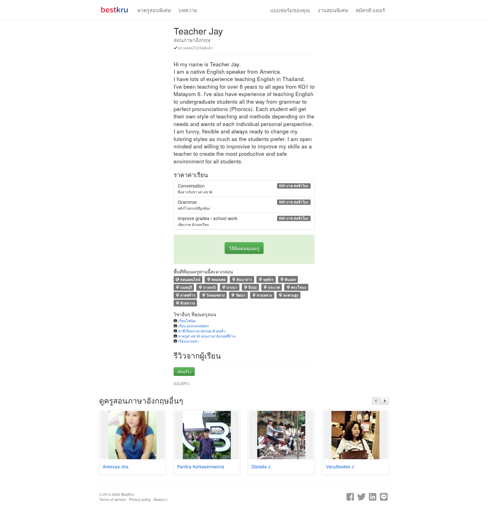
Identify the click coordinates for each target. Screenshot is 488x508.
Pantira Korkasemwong (200, 466)
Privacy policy (140, 499)
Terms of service (112, 499)
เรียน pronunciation (193, 325)
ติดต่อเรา (161, 499)
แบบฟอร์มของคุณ (290, 10)
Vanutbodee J (340, 466)
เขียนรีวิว (184, 371)
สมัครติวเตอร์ (370, 10)
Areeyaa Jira (115, 466)
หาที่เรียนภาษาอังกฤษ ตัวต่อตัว (201, 330)
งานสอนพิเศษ (333, 10)
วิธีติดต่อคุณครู (244, 248)
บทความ (187, 10)
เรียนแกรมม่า (188, 341)
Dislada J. (261, 466)
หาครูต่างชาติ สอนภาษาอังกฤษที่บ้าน (207, 335)
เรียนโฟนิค (186, 320)
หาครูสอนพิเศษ (154, 10)
